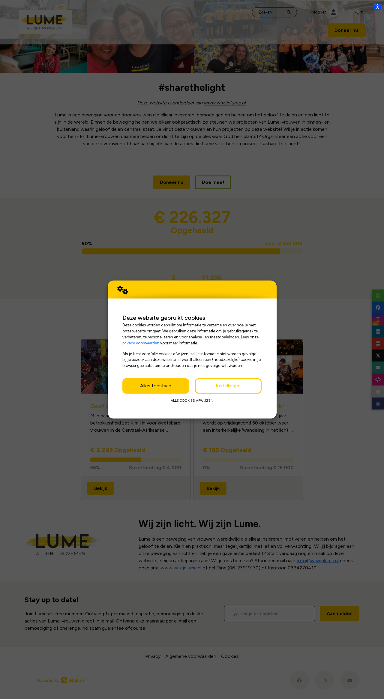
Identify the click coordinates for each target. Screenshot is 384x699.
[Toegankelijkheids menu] (377, 6)
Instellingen (228, 385)
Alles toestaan (155, 385)
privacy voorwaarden (140, 342)
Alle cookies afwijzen (192, 400)
